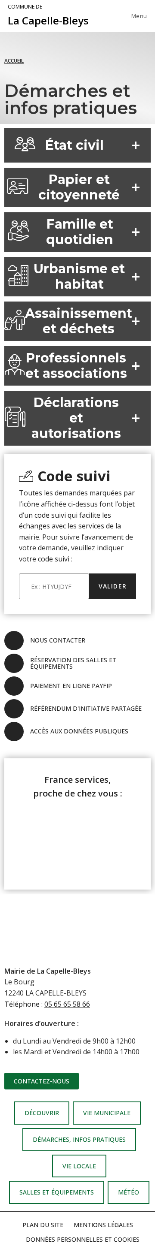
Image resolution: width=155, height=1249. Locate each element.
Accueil (14, 60)
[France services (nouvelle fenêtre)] (78, 838)
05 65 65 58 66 (67, 1004)
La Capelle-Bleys (48, 15)
